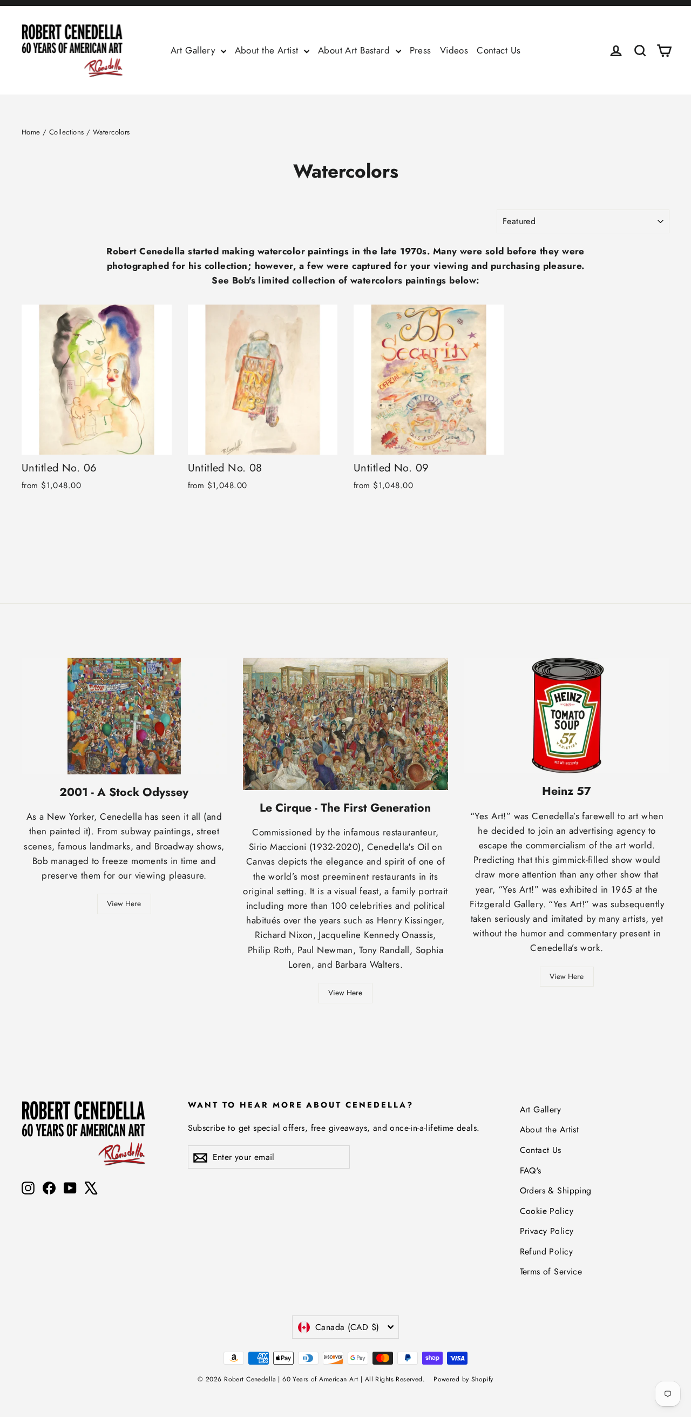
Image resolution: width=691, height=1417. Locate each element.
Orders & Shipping (556, 1190)
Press (420, 50)
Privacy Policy (547, 1231)
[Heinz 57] (566, 715)
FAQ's (530, 1170)
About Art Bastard (355, 50)
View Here (124, 903)
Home (31, 132)
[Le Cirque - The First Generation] (345, 724)
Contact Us (498, 50)
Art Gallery (194, 50)
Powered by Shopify (463, 1379)
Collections (66, 132)
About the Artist (268, 50)
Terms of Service (551, 1271)
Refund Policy (546, 1251)
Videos (454, 50)
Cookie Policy (547, 1211)
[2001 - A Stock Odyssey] (124, 716)
